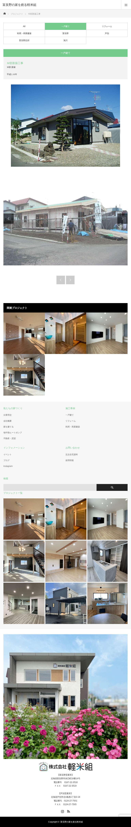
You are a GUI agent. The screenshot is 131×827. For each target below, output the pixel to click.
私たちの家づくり (13, 408)
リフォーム (107, 26)
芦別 (107, 33)
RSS (68, 810)
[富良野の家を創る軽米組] (60, 5)
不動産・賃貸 (9, 438)
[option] (65, 218)
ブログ (6, 460)
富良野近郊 (24, 40)
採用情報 (70, 460)
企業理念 (7, 415)
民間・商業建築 (24, 33)
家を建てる (8, 427)
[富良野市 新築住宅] (24, 333)
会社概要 (7, 421)
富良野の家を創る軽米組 (71, 822)
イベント (7, 454)
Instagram (8, 466)
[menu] (126, 5)
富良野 (65, 33)
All (24, 26)
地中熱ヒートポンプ (12, 432)
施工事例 (70, 408)
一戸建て (65, 26)
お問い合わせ (73, 447)
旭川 (65, 40)
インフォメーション (14, 447)
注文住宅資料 (72, 454)
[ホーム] (4, 12)
